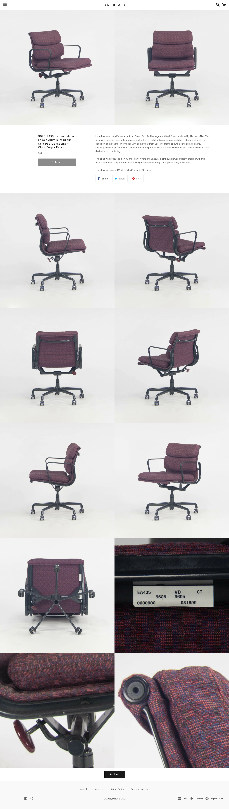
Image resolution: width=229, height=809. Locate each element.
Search (84, 789)
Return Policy (117, 789)
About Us (99, 789)
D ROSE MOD (114, 5)
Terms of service (140, 789)
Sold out (57, 162)
